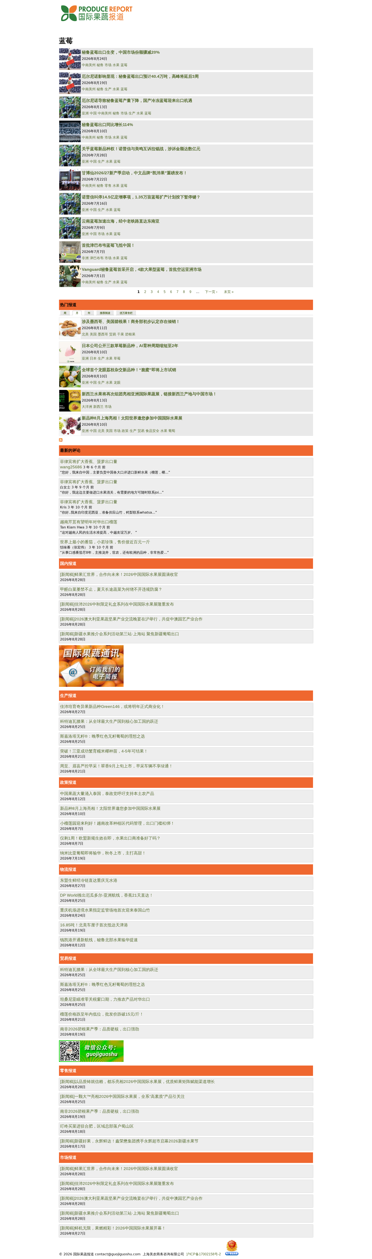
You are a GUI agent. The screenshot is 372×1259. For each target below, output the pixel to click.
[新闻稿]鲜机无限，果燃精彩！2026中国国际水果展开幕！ (113, 1228)
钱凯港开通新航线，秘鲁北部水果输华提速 (99, 940)
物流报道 (68, 869)
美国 (93, 334)
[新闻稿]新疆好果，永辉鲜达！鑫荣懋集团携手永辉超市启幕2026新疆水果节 (129, 1141)
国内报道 (68, 563)
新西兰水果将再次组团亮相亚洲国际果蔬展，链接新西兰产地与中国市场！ (149, 394)
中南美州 (89, 65)
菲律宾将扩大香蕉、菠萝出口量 (88, 461)
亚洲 (85, 113)
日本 (93, 358)
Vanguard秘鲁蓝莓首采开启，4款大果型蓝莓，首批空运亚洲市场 (142, 269)
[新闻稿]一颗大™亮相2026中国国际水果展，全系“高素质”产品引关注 (122, 1096)
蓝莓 (124, 65)
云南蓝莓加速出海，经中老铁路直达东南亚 (121, 221)
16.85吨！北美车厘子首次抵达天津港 (94, 925)
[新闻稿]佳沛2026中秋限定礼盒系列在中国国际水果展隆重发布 (117, 604)
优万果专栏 (126, 313)
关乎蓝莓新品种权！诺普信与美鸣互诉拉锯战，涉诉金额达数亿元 (141, 148)
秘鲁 (100, 65)
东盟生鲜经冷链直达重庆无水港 (88, 880)
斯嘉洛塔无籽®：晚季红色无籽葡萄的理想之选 (102, 736)
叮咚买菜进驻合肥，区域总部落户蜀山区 (97, 1126)
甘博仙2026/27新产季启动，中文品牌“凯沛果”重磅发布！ (134, 173)
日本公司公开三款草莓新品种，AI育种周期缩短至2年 (130, 345)
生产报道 (68, 695)
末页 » (229, 292)
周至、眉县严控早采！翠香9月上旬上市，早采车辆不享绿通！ (116, 766)
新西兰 (98, 406)
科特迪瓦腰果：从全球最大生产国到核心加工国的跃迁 (109, 721)
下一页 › (211, 292)
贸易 (112, 334)
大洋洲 (87, 406)
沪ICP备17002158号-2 (203, 1254)
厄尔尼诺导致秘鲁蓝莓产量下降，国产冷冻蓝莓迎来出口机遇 (137, 100)
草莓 (117, 358)
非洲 (85, 258)
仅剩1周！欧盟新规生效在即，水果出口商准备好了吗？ (110, 838)
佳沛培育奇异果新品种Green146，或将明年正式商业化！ (112, 706)
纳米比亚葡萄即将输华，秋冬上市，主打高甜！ (103, 853)
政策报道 (68, 782)
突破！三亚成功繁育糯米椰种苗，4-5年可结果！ (104, 751)
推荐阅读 (105, 313)
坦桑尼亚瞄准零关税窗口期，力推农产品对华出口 (105, 999)
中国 (93, 113)
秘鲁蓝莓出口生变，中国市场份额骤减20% (121, 52)
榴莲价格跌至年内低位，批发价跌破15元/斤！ (102, 1014)
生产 (108, 89)
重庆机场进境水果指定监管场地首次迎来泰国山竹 (105, 910)
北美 (85, 334)
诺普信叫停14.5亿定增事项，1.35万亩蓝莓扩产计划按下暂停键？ (141, 197)
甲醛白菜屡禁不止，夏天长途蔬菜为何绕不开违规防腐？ (111, 589)
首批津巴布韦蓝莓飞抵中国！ (108, 245)
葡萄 (171, 431)
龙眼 (117, 382)
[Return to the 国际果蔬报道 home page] (100, 22)
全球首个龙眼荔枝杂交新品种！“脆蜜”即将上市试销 (129, 370)
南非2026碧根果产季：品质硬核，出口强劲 (99, 1029)
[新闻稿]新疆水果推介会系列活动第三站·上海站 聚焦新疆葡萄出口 (119, 634)
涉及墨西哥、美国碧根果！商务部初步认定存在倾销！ (131, 321)
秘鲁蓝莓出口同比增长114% (107, 124)
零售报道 (68, 1070)
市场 (108, 65)
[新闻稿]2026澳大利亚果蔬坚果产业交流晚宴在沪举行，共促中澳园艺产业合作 (131, 619)
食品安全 (152, 431)
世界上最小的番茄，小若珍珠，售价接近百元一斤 (105, 542)
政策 (125, 431)
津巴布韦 (97, 258)
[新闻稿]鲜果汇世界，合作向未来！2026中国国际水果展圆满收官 (119, 574)
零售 (108, 185)
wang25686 (71, 467)
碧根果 (130, 334)
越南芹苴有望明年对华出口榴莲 (88, 522)
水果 (116, 65)
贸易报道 (68, 958)
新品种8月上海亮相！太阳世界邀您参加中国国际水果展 (132, 418)
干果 (120, 334)
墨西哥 (103, 334)
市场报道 (68, 1157)
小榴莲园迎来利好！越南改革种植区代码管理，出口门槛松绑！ (117, 823)
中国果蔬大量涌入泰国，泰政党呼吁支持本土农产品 (107, 793)
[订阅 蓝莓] (60, 440)
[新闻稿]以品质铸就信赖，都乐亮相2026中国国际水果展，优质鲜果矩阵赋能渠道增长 (137, 1081)
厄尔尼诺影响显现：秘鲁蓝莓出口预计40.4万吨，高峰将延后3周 (140, 76)
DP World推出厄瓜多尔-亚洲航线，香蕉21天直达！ (106, 895)
